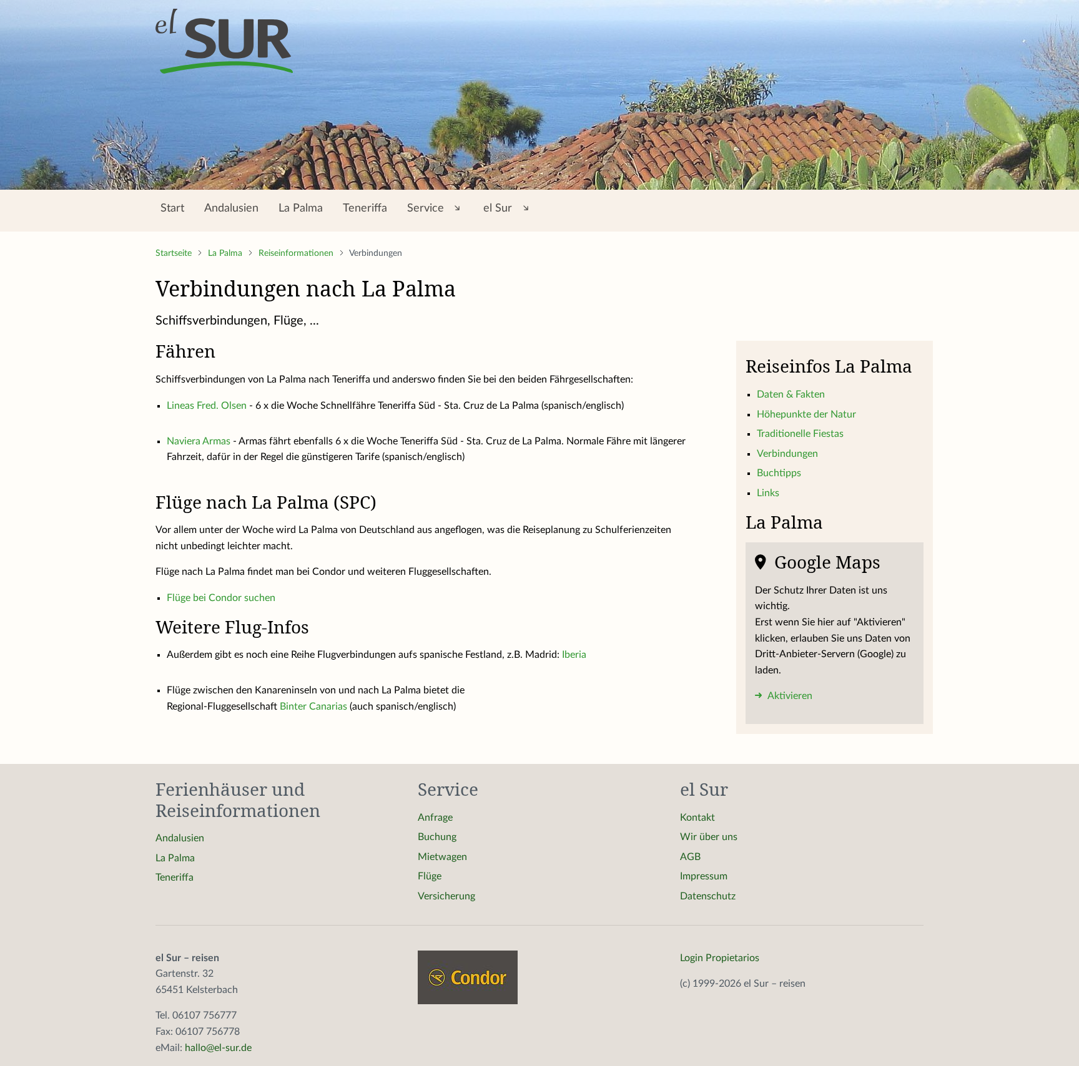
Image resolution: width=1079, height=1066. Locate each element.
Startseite (174, 253)
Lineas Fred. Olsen (207, 406)
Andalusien (231, 208)
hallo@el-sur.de (218, 1048)
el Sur (499, 208)
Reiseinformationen (297, 253)
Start (172, 208)
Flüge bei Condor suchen (221, 598)
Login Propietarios (719, 958)
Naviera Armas (198, 441)
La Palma (300, 208)
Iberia (574, 655)
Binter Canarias (313, 706)
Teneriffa (365, 208)
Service (427, 208)
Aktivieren (789, 696)
